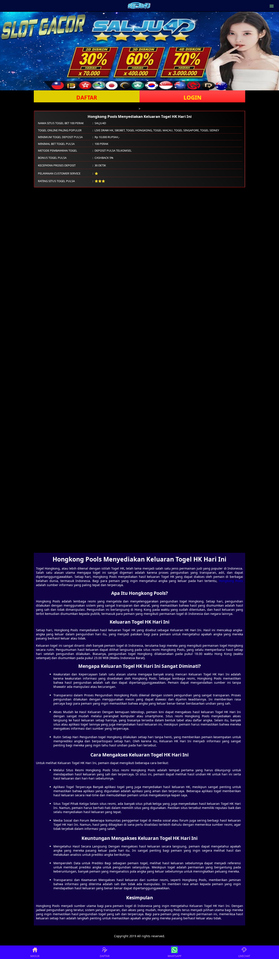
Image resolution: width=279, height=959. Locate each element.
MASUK (34, 956)
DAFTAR (86, 97)
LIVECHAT (244, 956)
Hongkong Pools (231, 581)
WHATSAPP (174, 956)
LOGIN (192, 97)
